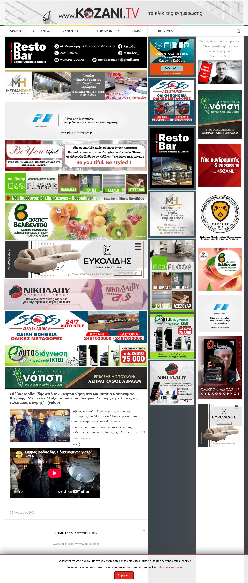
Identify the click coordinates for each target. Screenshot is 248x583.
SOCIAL (136, 31)
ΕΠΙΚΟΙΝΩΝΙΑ (163, 31)
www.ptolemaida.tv (65, 543)
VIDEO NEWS (42, 31)
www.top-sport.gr (88, 543)
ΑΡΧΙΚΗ (15, 31)
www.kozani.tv (80, 438)
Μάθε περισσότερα (170, 566)
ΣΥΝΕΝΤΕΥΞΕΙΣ (74, 31)
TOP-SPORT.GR (108, 31)
